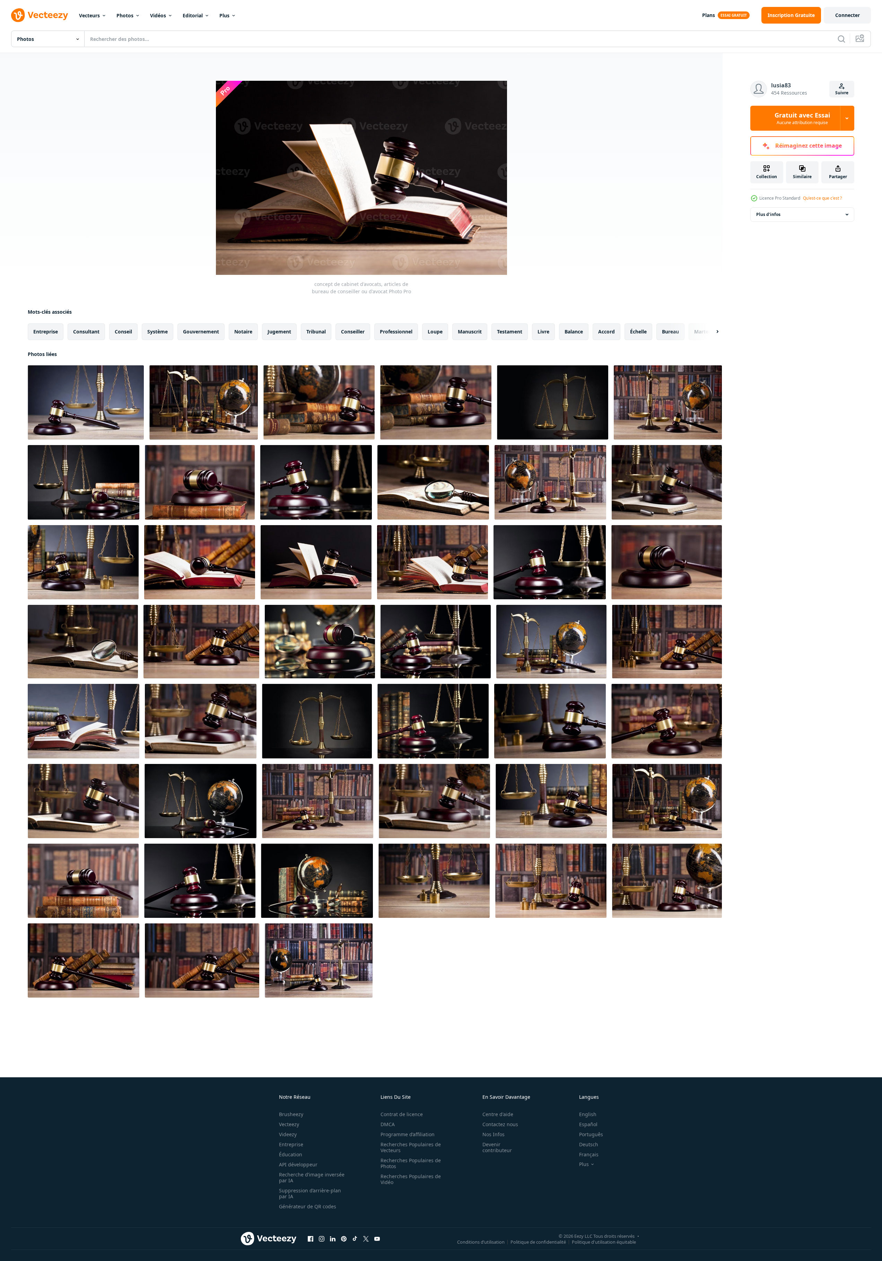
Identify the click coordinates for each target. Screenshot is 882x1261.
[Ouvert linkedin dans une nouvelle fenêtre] (332, 1238)
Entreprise (291, 1144)
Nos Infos (493, 1134)
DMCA (388, 1124)
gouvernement (201, 331)
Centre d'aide (497, 1114)
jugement (279, 331)
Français (589, 1154)
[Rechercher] (841, 39)
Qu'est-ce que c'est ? (822, 198)
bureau (670, 331)
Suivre (841, 93)
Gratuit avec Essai (802, 118)
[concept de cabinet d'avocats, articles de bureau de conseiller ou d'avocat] (86, 402)
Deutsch (588, 1144)
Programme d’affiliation (408, 1134)
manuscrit (470, 331)
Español (588, 1124)
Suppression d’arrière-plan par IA (310, 1193)
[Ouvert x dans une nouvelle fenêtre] (366, 1238)
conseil (123, 331)
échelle (638, 331)
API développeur (298, 1164)
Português (591, 1134)
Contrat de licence (402, 1114)
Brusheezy (291, 1114)
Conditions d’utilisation (481, 1241)
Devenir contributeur (497, 1147)
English (587, 1114)
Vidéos (158, 15)
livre (543, 331)
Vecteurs (89, 15)
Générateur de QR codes (307, 1206)
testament (509, 331)
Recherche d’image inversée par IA (311, 1177)
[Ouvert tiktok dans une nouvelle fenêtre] (355, 1238)
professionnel (396, 331)
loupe (435, 331)
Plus (224, 15)
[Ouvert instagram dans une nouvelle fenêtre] (321, 1238)
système (157, 331)
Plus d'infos (768, 214)
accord (606, 331)
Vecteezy (289, 1124)
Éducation (290, 1154)
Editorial (193, 15)
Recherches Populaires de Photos (411, 1163)
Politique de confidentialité (538, 1241)
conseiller (353, 331)
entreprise (45, 331)
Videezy (288, 1134)
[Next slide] (711, 331)
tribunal (316, 331)
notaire (243, 331)
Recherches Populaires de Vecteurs (411, 1147)
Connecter (847, 15)
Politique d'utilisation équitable (604, 1241)
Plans (708, 15)
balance (574, 331)
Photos (124, 15)
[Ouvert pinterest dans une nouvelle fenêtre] (344, 1238)
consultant (86, 331)
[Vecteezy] (39, 15)
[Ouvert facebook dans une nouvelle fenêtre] (310, 1238)
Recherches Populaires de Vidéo (411, 1179)
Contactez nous (500, 1124)
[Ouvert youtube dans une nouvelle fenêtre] (377, 1238)
